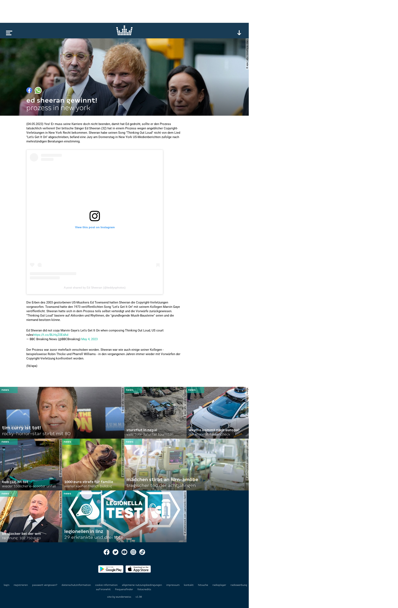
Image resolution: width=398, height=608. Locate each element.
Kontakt (189, 585)
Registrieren (21, 585)
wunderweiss (123, 596)
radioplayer (219, 585)
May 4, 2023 (89, 339)
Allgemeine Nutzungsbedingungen (142, 585)
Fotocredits (144, 589)
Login (6, 585)
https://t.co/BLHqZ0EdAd (50, 335)
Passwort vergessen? (44, 585)
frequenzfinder (124, 589)
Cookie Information (106, 585)
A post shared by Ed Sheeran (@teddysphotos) (95, 287)
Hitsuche (203, 585)
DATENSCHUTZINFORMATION (76, 585)
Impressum (173, 585)
